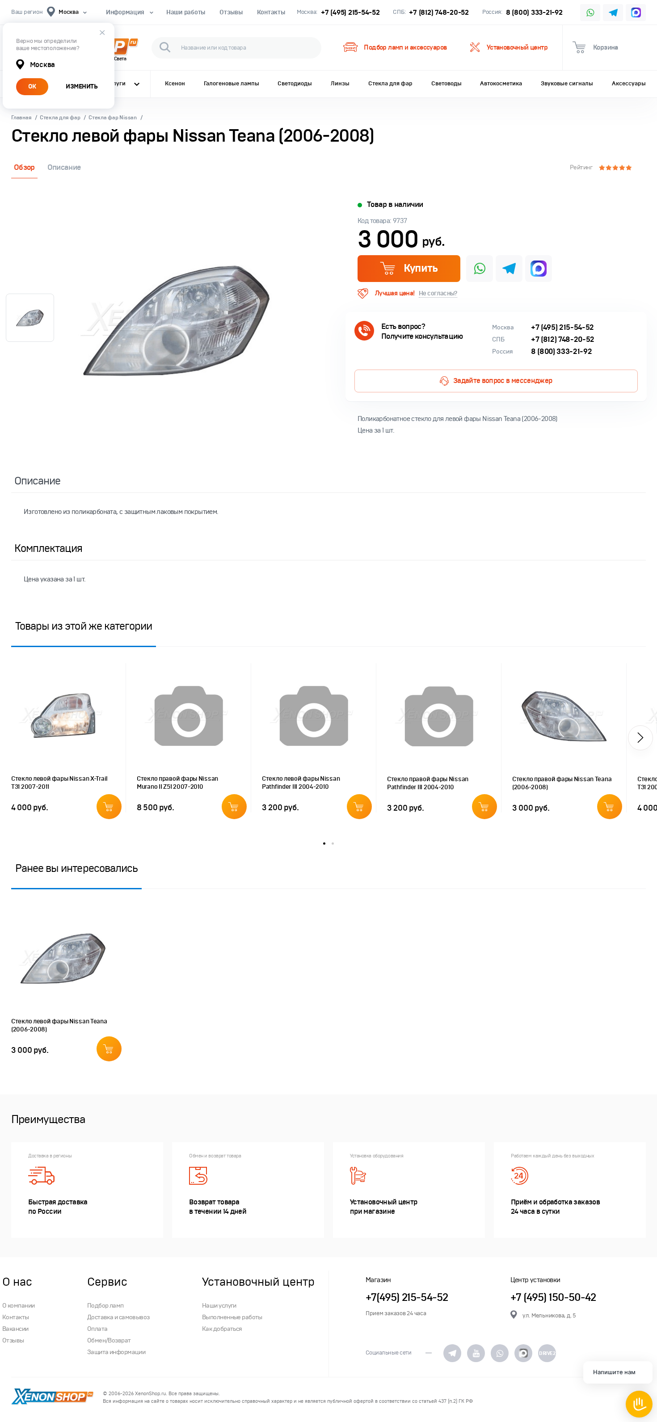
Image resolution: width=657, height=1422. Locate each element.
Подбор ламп (105, 1305)
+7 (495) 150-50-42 (553, 1297)
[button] (640, 737)
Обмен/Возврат (109, 1340)
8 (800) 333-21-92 (534, 12)
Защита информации (116, 1352)
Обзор (24, 167)
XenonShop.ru (150, 1394)
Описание (64, 167)
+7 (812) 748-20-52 (438, 12)
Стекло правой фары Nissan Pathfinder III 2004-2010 (427, 783)
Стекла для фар (390, 83)
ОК (32, 86)
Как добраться (222, 1329)
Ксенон (175, 83)
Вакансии (15, 1329)
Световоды (446, 83)
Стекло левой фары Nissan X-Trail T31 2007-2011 (59, 783)
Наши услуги (219, 1305)
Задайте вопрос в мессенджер (502, 380)
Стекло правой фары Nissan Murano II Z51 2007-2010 (177, 783)
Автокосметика (501, 83)
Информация (125, 12)
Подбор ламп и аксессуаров (405, 47)
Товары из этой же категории (83, 625)
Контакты (271, 12)
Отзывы (230, 12)
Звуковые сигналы (567, 83)
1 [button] (324, 843)
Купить (420, 268)
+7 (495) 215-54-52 (350, 12)
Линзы (340, 83)
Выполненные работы (232, 1317)
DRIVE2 (547, 1353)
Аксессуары (629, 83)
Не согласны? (438, 293)
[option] (176, 320)
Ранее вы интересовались (76, 868)
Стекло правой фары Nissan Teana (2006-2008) (561, 783)
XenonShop (52, 1397)
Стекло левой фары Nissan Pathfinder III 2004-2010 (301, 783)
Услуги (116, 83)
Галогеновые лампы (231, 83)
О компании (18, 1305)
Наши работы (185, 12)
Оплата (97, 1329)
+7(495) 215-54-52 (407, 1297)
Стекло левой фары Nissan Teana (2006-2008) (59, 1025)
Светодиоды (295, 83)
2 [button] (333, 843)
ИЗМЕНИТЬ (81, 86)
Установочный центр (517, 47)
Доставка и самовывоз (118, 1317)
